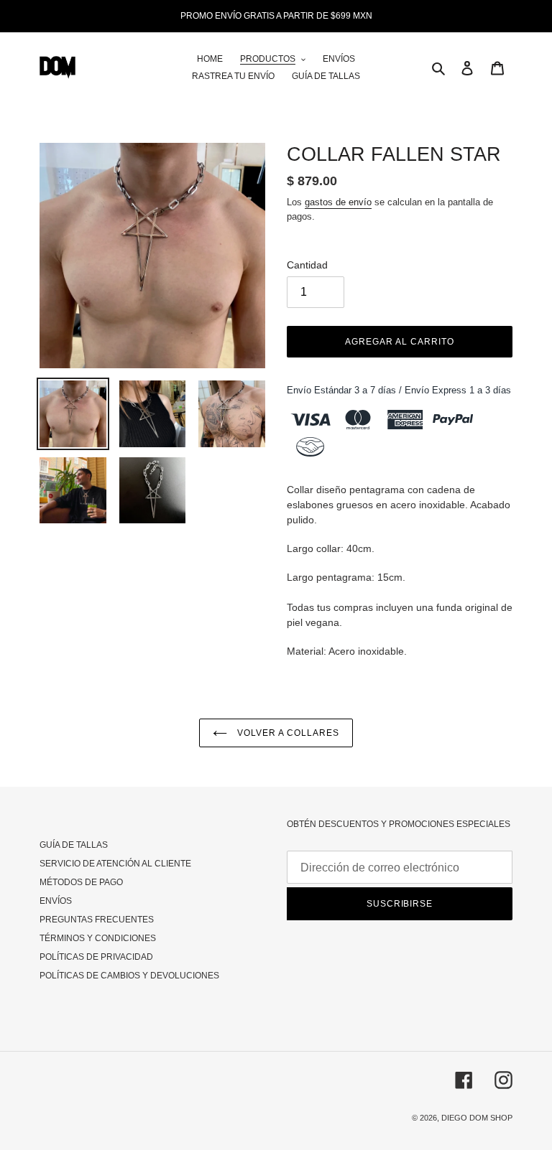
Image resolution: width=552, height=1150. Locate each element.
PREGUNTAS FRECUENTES (97, 920)
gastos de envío (338, 202)
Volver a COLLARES (286, 733)
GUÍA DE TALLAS (74, 845)
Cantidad (307, 265)
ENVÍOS (56, 901)
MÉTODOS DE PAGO (81, 882)
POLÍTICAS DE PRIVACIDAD (96, 957)
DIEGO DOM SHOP (476, 1117)
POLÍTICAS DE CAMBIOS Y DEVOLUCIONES (129, 976)
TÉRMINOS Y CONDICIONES (98, 938)
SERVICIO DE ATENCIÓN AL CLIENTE (115, 864)
